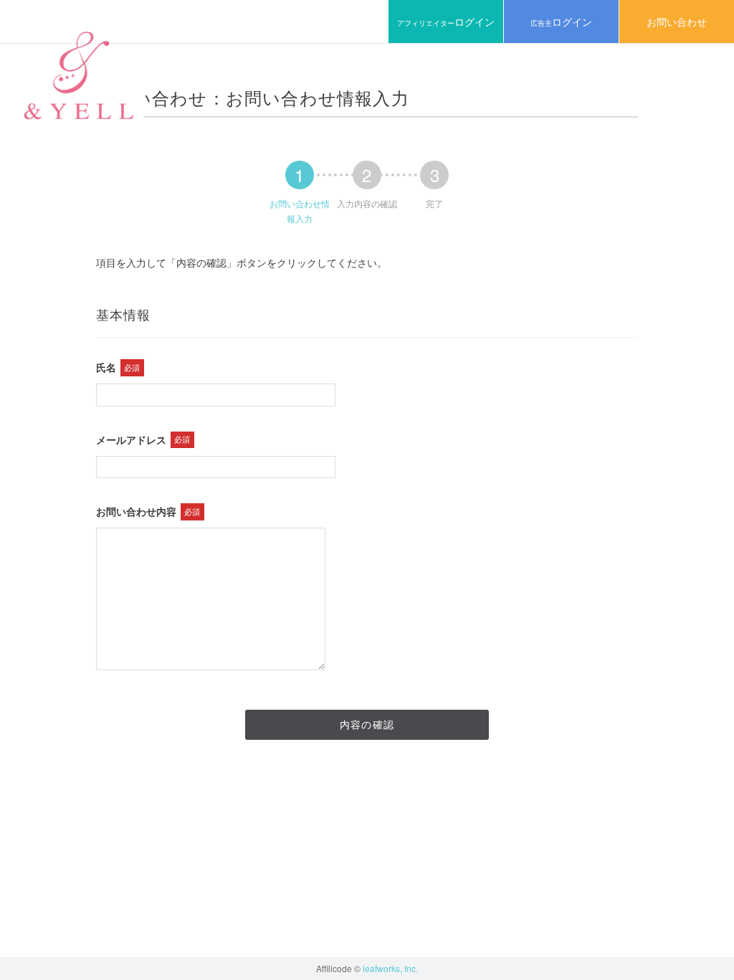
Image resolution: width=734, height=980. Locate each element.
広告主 (561, 21)
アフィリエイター (446, 21)
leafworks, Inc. (390, 968)
